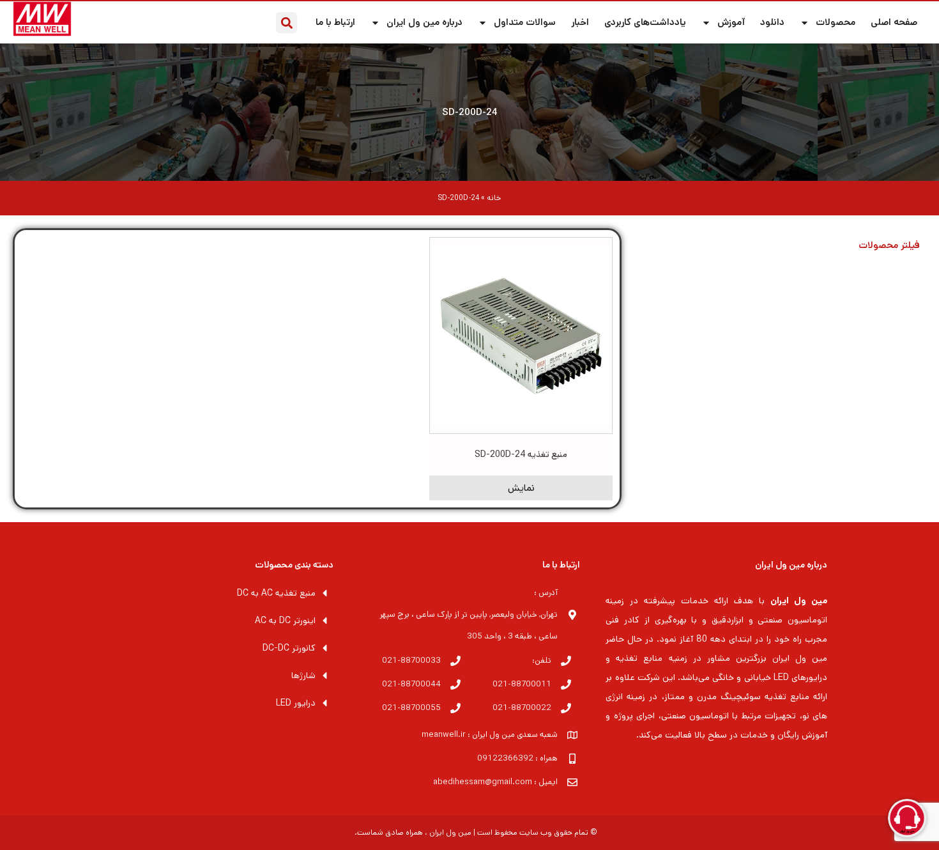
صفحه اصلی (894, 22)
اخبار (580, 22)
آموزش (731, 22)
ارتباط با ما (335, 22)
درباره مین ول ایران (424, 22)
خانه (494, 197)
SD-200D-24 (470, 112)
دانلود (772, 22)
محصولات (835, 22)
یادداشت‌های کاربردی (645, 22)
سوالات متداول (525, 22)
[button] (286, 22)
